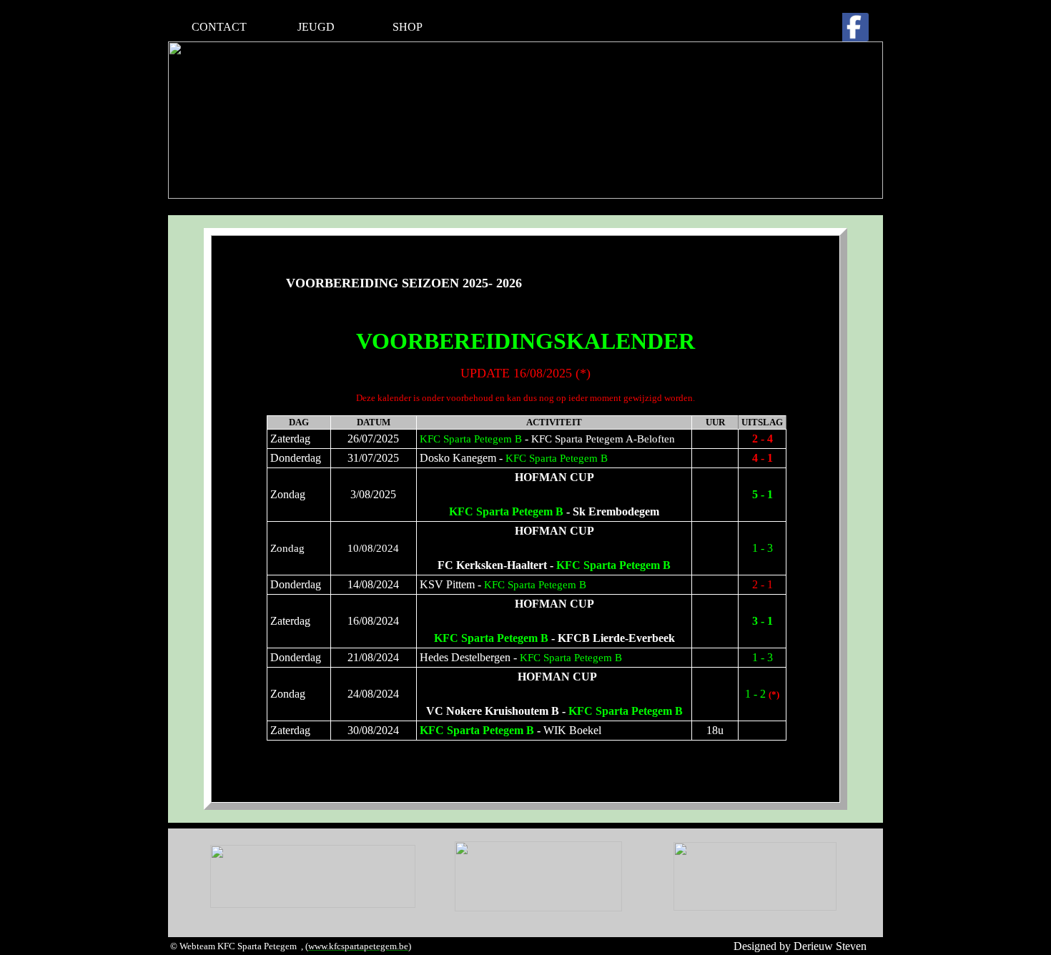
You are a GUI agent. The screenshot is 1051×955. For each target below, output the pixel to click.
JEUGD (316, 27)
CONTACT (219, 27)
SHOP (408, 27)
